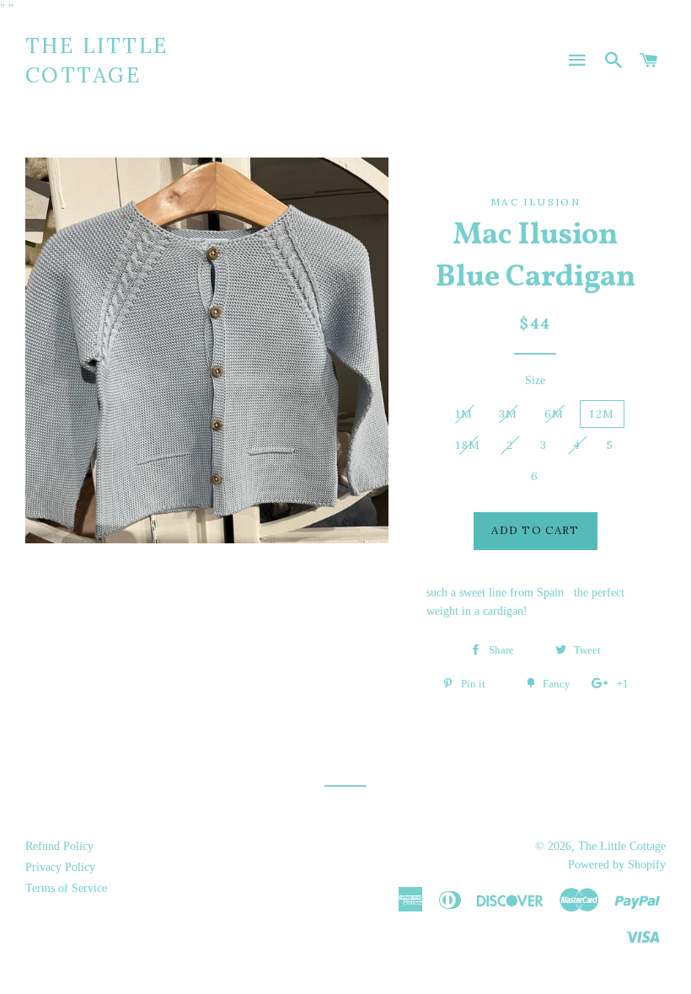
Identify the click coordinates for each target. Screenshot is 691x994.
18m (468, 445)
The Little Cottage (97, 60)
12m (602, 414)
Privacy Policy (60, 867)
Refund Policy (59, 846)
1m (465, 414)
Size (535, 380)
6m (554, 414)
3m (508, 414)
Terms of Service (66, 888)
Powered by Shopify (617, 864)
